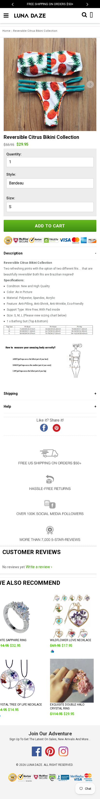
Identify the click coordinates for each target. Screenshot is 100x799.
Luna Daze (34, 765)
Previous (13, 4)
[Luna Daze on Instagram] (63, 755)
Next (87, 4)
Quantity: (14, 154)
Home (6, 30)
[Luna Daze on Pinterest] (50, 755)
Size (10, 198)
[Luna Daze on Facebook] (37, 755)
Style (10, 174)
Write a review (38, 567)
